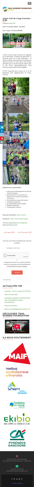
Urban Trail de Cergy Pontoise (19, 219)
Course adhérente (22, 223)
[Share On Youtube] (2, 138)
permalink (14, 225)
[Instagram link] (21, 479)
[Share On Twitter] (2, 127)
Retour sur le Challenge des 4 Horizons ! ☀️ (17, 309)
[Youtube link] (19, 479)
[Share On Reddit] (2, 135)
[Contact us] (2, 142)
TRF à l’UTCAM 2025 (11, 294)
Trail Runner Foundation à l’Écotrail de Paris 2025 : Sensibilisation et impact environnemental (17, 300)
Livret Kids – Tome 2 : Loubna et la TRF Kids (17, 291)
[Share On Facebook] (2, 123)
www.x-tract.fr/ (21, 215)
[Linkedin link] (17, 479)
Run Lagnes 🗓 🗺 (9, 232)
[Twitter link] (14, 479)
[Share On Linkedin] (2, 131)
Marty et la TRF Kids (10, 305)
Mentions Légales (17, 483)
